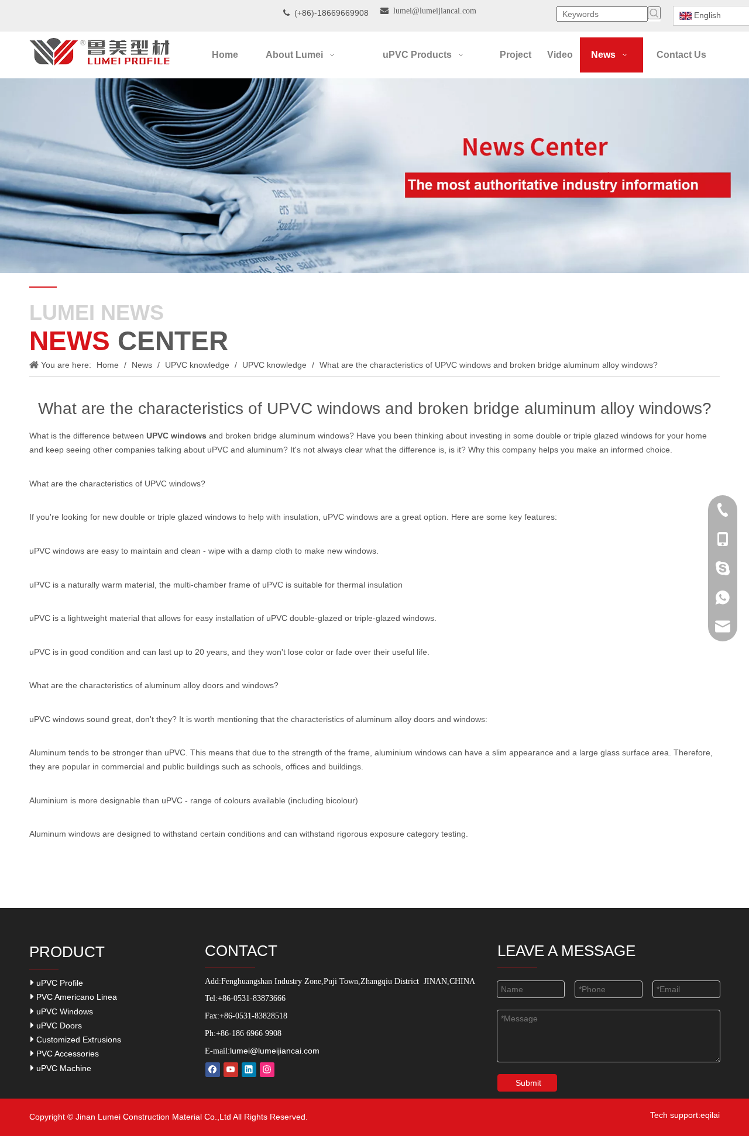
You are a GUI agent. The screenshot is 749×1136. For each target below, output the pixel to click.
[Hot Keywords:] (654, 12)
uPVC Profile (58, 982)
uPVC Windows (63, 1011)
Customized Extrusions (77, 1039)
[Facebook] (212, 1069)
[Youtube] (231, 1069)
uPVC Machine (62, 1068)
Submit (528, 1082)
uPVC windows (56, 719)
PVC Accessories (66, 1053)
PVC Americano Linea (75, 997)
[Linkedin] (249, 1069)
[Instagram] (267, 1069)
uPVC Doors (58, 1025)
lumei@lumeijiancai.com (274, 1050)
